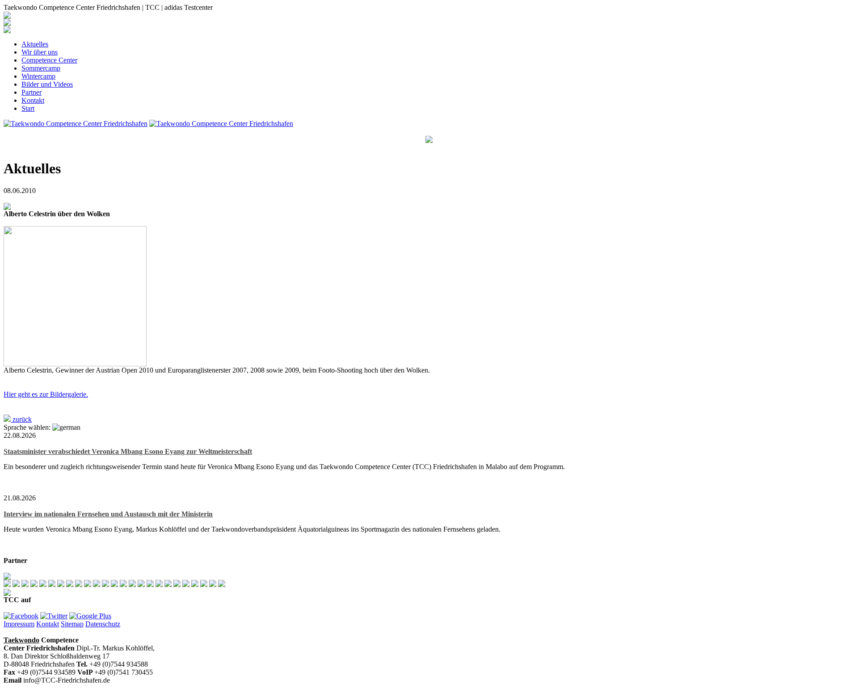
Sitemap (72, 624)
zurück (21, 419)
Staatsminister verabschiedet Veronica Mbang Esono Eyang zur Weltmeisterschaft (128, 451)
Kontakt (32, 100)
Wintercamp (38, 76)
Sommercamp (40, 68)
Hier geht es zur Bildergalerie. (46, 394)
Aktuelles (34, 44)
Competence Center (49, 60)
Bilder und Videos (47, 84)
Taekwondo (21, 640)
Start (27, 108)
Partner (31, 92)
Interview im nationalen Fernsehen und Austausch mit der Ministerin (108, 514)
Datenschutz (102, 624)
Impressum (19, 624)
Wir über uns (39, 52)
